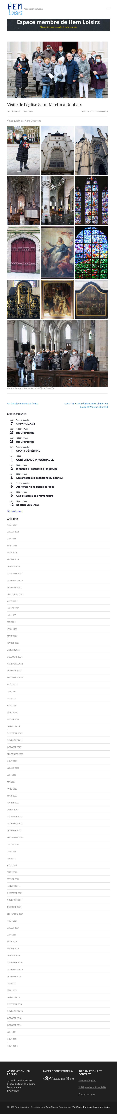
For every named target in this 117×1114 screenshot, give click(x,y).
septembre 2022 (15, 837)
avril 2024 (12, 705)
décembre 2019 (14, 962)
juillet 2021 (13, 928)
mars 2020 (12, 942)
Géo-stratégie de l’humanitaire (34, 496)
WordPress (77, 1107)
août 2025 (12, 601)
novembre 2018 (15, 1011)
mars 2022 (12, 872)
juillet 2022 (13, 844)
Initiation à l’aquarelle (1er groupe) (37, 469)
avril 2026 (12, 546)
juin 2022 (11, 851)
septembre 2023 (15, 754)
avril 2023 (12, 789)
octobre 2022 (14, 830)
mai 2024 (11, 698)
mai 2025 (11, 622)
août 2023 (12, 761)
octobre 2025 (14, 587)
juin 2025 (11, 615)
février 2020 (13, 949)
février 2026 (13, 559)
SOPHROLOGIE (25, 423)
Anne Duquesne (33, 120)
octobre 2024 (14, 671)
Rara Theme (52, 1107)
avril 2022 (12, 865)
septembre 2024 (15, 678)
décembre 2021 (14, 893)
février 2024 (13, 719)
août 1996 (12, 1039)
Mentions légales (87, 1080)
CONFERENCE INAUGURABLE (35, 460)
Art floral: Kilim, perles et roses (35, 487)
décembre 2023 (14, 733)
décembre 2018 (14, 1004)
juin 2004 (11, 1032)
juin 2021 (11, 935)
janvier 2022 (13, 886)
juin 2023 (11, 775)
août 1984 (12, 1046)
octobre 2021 (14, 907)
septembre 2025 (15, 594)
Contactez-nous (86, 1094)
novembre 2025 (15, 580)
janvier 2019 (13, 997)
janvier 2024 (13, 726)
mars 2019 (12, 990)
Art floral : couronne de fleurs (22, 403)
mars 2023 (12, 796)
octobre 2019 (14, 976)
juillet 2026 (13, 532)
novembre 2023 (15, 740)
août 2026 (12, 525)
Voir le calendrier (14, 511)
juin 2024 (11, 691)
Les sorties (89, 111)
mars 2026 (12, 552)
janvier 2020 (13, 955)
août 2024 (12, 684)
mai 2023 (11, 782)
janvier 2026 (13, 566)
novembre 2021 (15, 900)
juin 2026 (11, 539)
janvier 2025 (13, 650)
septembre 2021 (15, 914)
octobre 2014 (14, 1025)
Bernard (15, 111)
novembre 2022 (15, 823)
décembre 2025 (14, 573)
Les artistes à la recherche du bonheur (39, 478)
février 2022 (13, 879)
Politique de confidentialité (92, 1087)
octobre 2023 (14, 747)
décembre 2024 (14, 657)
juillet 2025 (13, 608)
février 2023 (13, 803)
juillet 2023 (13, 768)
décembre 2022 (14, 817)
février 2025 (13, 643)
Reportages (102, 111)
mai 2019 (11, 983)
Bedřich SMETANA (27, 505)
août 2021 (12, 921)
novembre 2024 (15, 664)
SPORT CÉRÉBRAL (28, 450)
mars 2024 (12, 712)
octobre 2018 (14, 1018)
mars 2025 (12, 636)
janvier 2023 (13, 810)
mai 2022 (11, 858)
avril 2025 (12, 629)
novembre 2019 (15, 969)
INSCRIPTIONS (25, 432)
